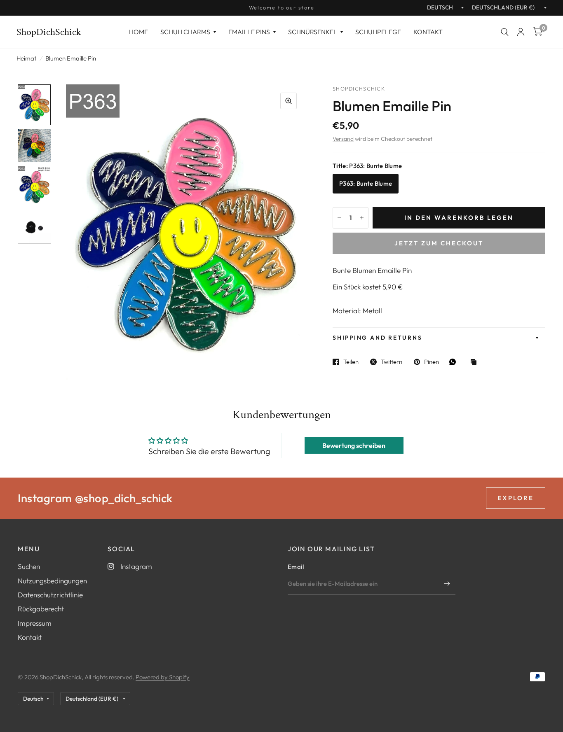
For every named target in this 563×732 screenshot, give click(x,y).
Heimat (26, 58)
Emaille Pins (249, 32)
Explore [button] (515, 498)
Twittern (391, 362)
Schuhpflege (378, 32)
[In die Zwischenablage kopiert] (475, 362)
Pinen (431, 362)
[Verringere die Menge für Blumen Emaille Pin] (339, 217)
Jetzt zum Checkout (438, 243)
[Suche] (505, 32)
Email (296, 567)
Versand (343, 138)
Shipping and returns (377, 337)
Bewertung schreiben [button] (353, 445)
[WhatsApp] (454, 362)
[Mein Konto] (521, 32)
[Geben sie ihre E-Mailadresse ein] (447, 583)
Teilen (351, 362)
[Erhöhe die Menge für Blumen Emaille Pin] (362, 217)
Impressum (35, 623)
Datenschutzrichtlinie (50, 594)
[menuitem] (138, 32)
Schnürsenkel (312, 32)
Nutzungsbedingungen (52, 580)
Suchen (29, 566)
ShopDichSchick (48, 32)
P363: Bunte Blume (365, 183)
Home (138, 32)
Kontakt (428, 32)
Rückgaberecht (41, 608)
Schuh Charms (185, 32)
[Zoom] (288, 101)
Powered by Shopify (163, 677)
